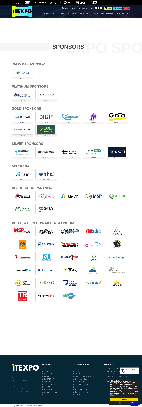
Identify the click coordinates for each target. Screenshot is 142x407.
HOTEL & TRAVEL (49, 384)
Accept (124, 399)
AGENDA (46, 376)
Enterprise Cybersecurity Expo (84, 376)
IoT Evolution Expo (81, 382)
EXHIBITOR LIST (49, 379)
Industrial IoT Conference (83, 384)
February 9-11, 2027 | (70, 8)
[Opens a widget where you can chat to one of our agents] (134, 403)
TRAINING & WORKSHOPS (68, 13)
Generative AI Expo (81, 379)
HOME (46, 371)
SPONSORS (47, 382)
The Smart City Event (81, 392)
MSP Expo (78, 387)
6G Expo (78, 395)
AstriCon (77, 374)
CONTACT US (48, 395)
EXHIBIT (54, 13)
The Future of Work (81, 389)
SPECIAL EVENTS (85, 13)
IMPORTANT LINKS (107, 13)
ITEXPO (77, 371)
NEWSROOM (48, 387)
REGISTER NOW (49, 389)
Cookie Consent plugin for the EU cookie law (124, 403)
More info (114, 395)
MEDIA (96, 13)
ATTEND (46, 13)
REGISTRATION (49, 374)
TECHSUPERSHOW (122, 13)
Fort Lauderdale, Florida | (86, 8)
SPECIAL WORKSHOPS (51, 392)
